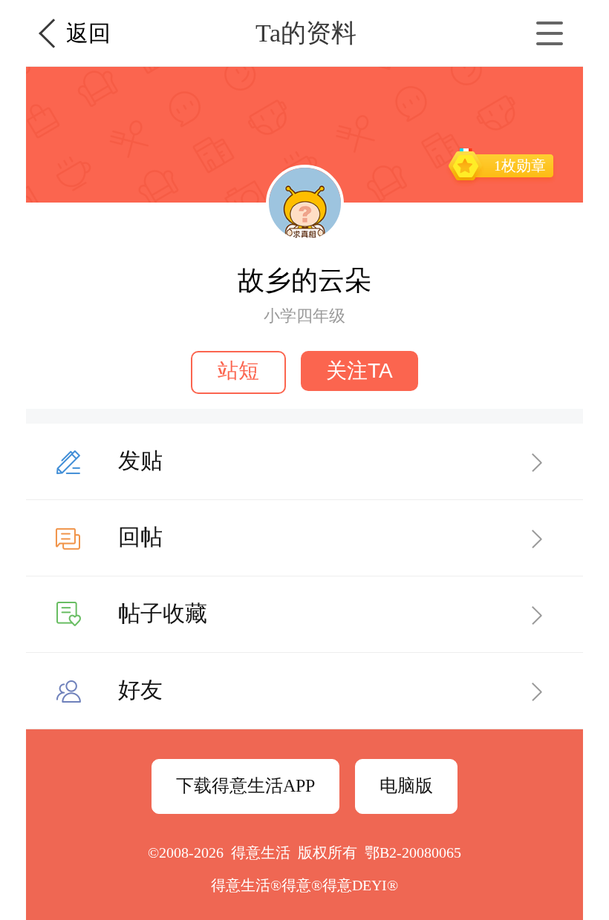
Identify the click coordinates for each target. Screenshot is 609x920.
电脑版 (406, 785)
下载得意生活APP (245, 785)
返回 (88, 33)
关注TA (359, 370)
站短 (238, 370)
